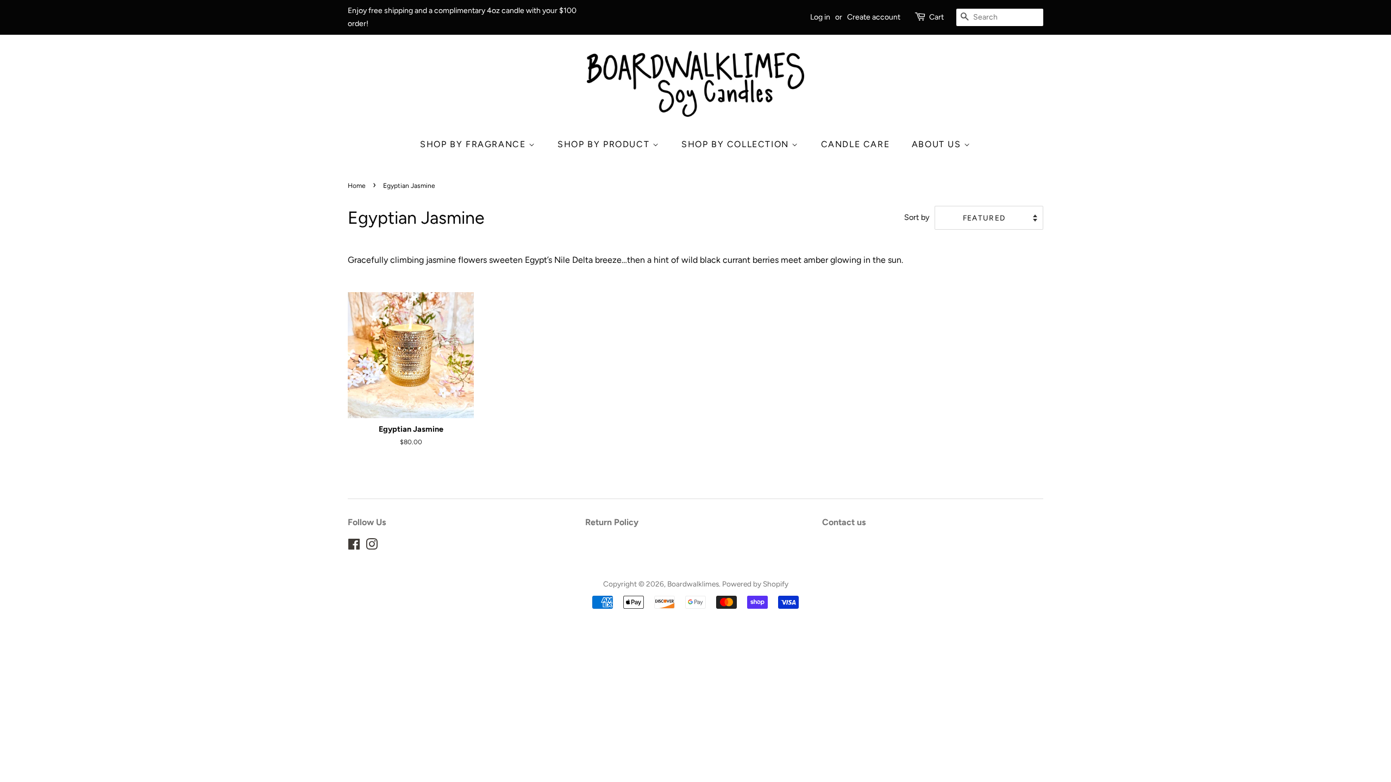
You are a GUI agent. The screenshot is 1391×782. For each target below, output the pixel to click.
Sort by (917, 217)
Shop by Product (605, 144)
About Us (938, 144)
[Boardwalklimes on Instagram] (372, 546)
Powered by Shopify (755, 583)
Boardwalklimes (693, 583)
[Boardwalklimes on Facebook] (354, 546)
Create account (873, 17)
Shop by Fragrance (474, 144)
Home (357, 186)
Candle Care (855, 144)
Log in (820, 17)
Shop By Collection (736, 144)
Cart (936, 17)
